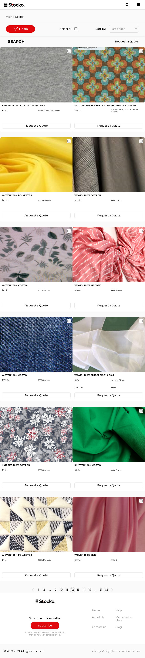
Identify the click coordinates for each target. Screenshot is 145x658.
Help (119, 610)
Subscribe (45, 625)
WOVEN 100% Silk (85, 555)
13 (78, 589)
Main (9, 16)
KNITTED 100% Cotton (16, 465)
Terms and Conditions (126, 651)
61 (100, 589)
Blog (119, 627)
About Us (98, 617)
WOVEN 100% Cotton (87, 195)
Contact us (99, 627)
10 (61, 589)
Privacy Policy (100, 651)
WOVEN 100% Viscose (87, 285)
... (50, 589)
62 (106, 589)
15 (89, 589)
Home (96, 610)
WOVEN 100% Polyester (17, 195)
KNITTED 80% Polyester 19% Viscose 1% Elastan (105, 105)
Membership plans (124, 619)
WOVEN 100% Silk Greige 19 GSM (94, 375)
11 (67, 589)
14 (84, 589)
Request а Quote (126, 41)
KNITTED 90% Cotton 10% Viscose (23, 105)
